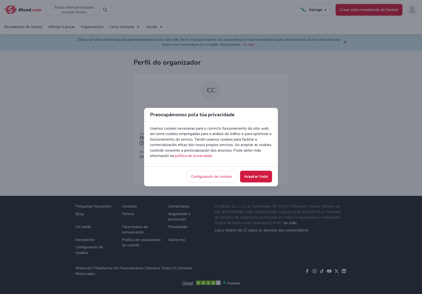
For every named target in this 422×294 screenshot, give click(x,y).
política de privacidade (193, 155)
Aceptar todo (256, 176)
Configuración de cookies (211, 176)
